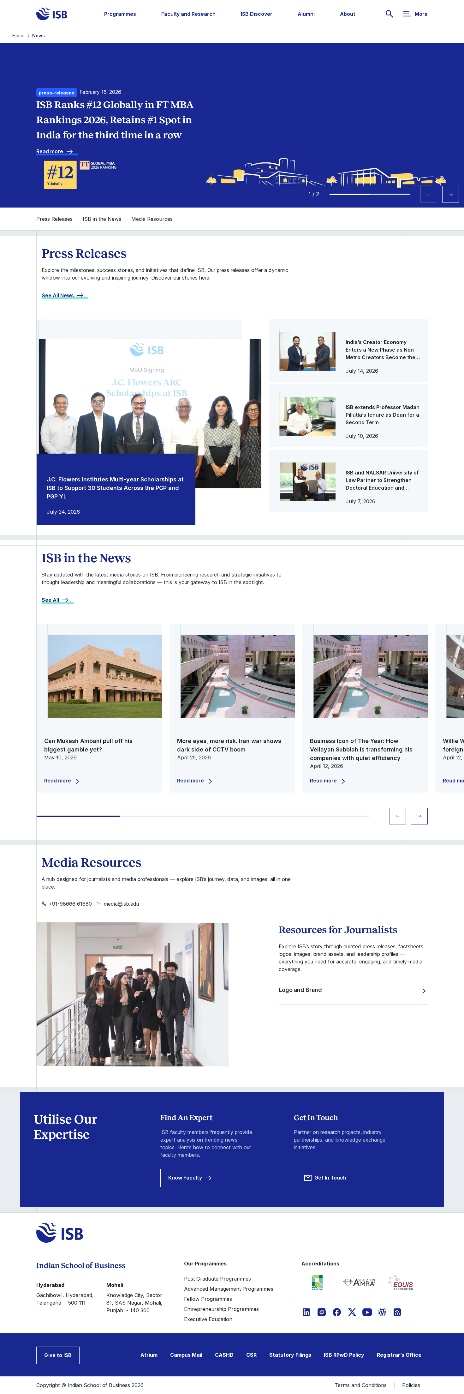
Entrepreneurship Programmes (221, 1309)
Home (18, 35)
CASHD (224, 1355)
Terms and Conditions (361, 1385)
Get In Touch (330, 1177)
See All (50, 600)
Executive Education (208, 1319)
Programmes (120, 14)
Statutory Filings (290, 1355)
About (347, 14)
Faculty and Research (188, 14)
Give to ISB (58, 1355)
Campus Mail (186, 1355)
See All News (58, 295)
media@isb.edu (121, 904)
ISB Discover (256, 14)
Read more (49, 151)
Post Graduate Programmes (217, 1279)
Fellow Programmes (208, 1299)
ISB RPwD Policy (344, 1355)
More (421, 14)
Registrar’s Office (399, 1355)
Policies (411, 1385)
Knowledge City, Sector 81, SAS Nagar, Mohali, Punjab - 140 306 (134, 1302)
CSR (251, 1355)
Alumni (306, 14)
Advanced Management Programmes (228, 1289)
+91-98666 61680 (70, 904)
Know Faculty (185, 1177)
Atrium (149, 1355)
